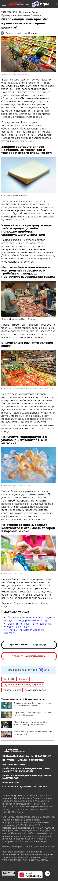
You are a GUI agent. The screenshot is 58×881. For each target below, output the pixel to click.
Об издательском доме (17, 756)
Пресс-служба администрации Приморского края (30, 388)
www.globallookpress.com (15, 74)
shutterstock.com (15, 573)
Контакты (8, 760)
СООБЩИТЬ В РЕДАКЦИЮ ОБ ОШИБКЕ (24, 786)
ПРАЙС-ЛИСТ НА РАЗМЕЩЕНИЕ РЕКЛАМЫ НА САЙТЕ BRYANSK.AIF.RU (26, 770)
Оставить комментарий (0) (29, 656)
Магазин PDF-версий (31, 760)
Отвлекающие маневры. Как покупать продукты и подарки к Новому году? (29, 619)
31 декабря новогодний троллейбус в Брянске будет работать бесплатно (31, 723)
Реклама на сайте (14, 764)
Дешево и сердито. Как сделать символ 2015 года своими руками (32, 704)
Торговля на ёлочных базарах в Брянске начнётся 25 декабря (32, 713)
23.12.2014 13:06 (9, 12)
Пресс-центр (43, 756)
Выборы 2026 (10, 782)
